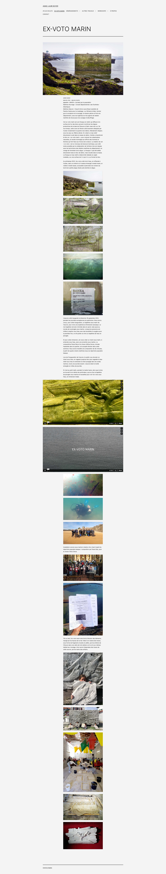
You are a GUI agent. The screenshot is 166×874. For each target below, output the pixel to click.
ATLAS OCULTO (48, 11)
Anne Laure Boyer (50, 6)
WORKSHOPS (102, 11)
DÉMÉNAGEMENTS (72, 11)
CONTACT (46, 14)
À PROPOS (113, 11)
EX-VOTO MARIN (59, 11)
